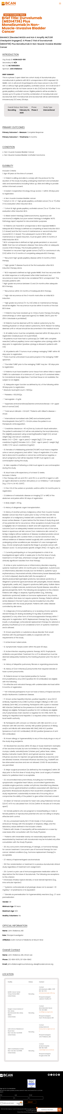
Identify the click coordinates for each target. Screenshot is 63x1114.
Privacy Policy (20, 1112)
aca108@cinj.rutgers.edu (46, 1012)
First (1, 1095)
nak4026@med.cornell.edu (46, 1050)
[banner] (9, 4)
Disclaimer (36, 1112)
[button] (60, 3)
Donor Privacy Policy (29, 1112)
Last (16, 1095)
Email (30, 1095)
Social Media (43, 1112)
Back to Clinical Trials (15, 15)
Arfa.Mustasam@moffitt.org (47, 993)
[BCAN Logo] (6, 1076)
